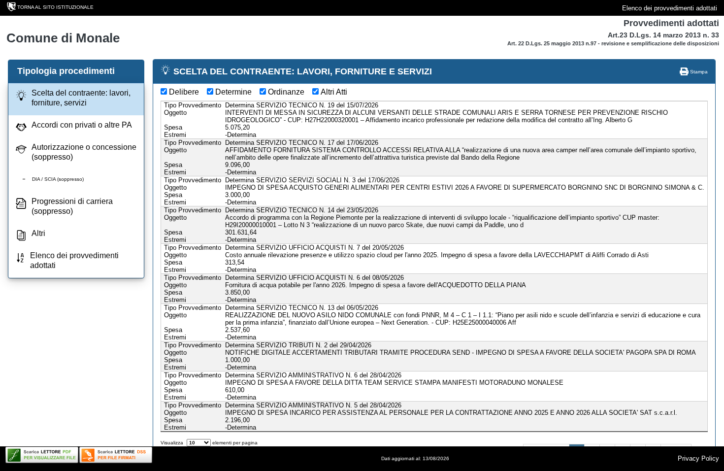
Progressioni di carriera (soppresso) (72, 206)
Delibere (184, 92)
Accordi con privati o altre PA (82, 125)
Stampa (698, 71)
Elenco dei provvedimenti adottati (669, 8)
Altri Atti (334, 92)
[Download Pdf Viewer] (42, 455)
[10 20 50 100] (199, 442)
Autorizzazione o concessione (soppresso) (84, 152)
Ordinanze (286, 92)
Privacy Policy (698, 458)
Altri (38, 233)
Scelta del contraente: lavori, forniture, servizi (81, 98)
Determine (233, 92)
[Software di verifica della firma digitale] (116, 455)
